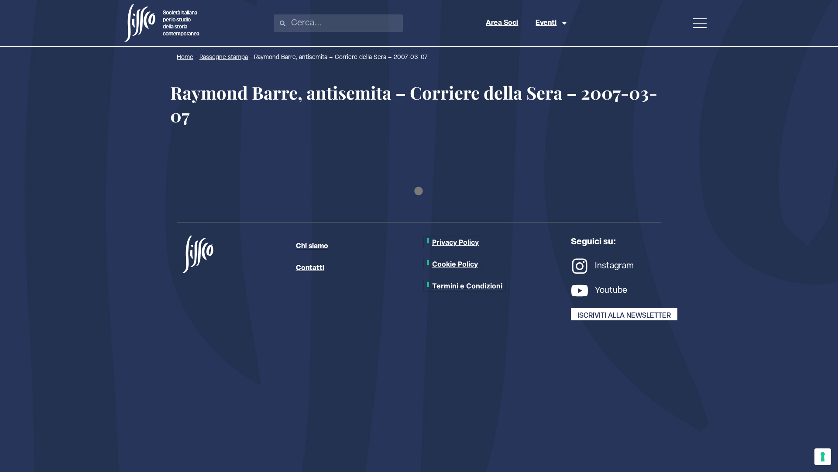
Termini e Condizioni (467, 285)
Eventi (546, 23)
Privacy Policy (455, 242)
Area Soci (502, 23)
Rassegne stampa (223, 57)
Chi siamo (312, 246)
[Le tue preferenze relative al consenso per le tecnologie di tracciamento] (822, 456)
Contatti (310, 268)
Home (185, 57)
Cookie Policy (455, 264)
